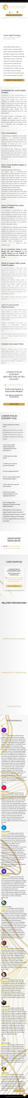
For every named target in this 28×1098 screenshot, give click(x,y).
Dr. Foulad (10, 138)
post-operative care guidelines (16, 299)
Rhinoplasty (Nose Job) (14, 673)
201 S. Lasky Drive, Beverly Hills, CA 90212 (18, 1)
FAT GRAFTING (14, 706)
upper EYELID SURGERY (14, 639)
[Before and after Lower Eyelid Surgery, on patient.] (14, 384)
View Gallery (14, 404)
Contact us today (6, 359)
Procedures (16, 37)
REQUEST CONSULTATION (14, 15)
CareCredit (4, 336)
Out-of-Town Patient (11, 257)
